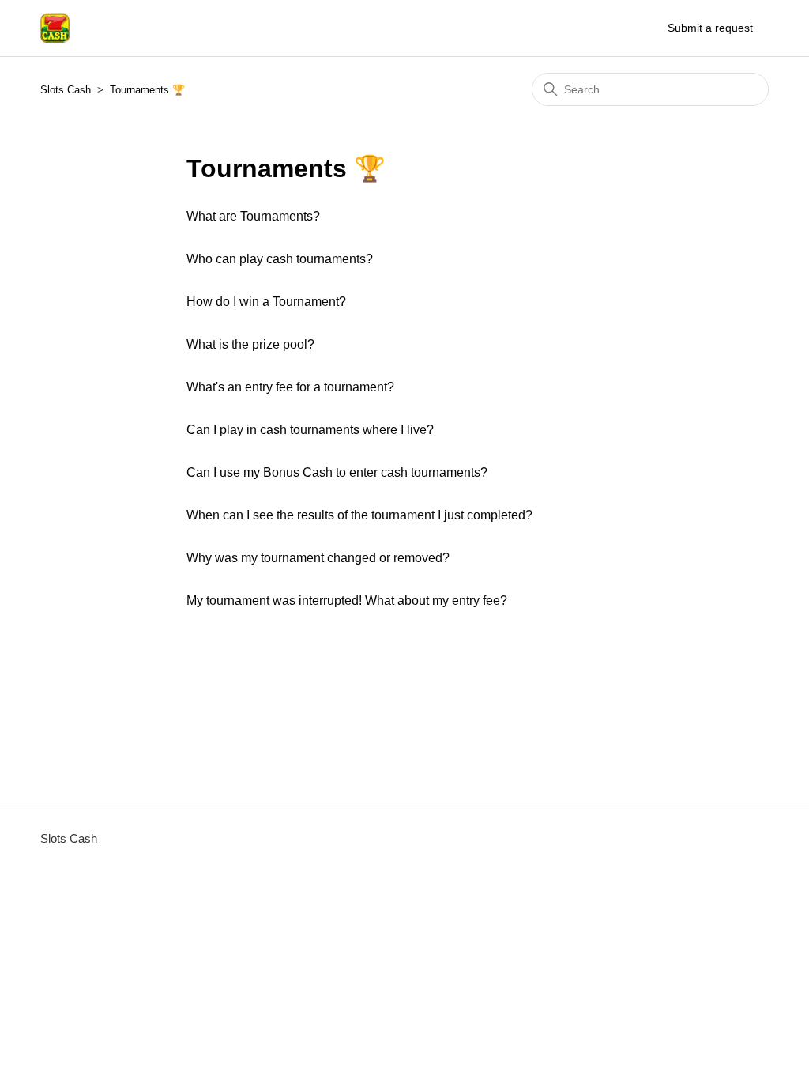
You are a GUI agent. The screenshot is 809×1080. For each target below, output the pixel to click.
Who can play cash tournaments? (279, 259)
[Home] (55, 28)
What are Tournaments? (253, 216)
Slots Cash (65, 90)
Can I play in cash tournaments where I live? (310, 429)
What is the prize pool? (250, 344)
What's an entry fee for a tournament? (290, 387)
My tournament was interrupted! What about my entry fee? (346, 600)
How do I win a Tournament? (266, 301)
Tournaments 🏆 (147, 90)
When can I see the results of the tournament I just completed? (359, 515)
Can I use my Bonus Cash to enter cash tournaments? (336, 472)
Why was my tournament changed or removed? (318, 558)
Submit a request (710, 27)
